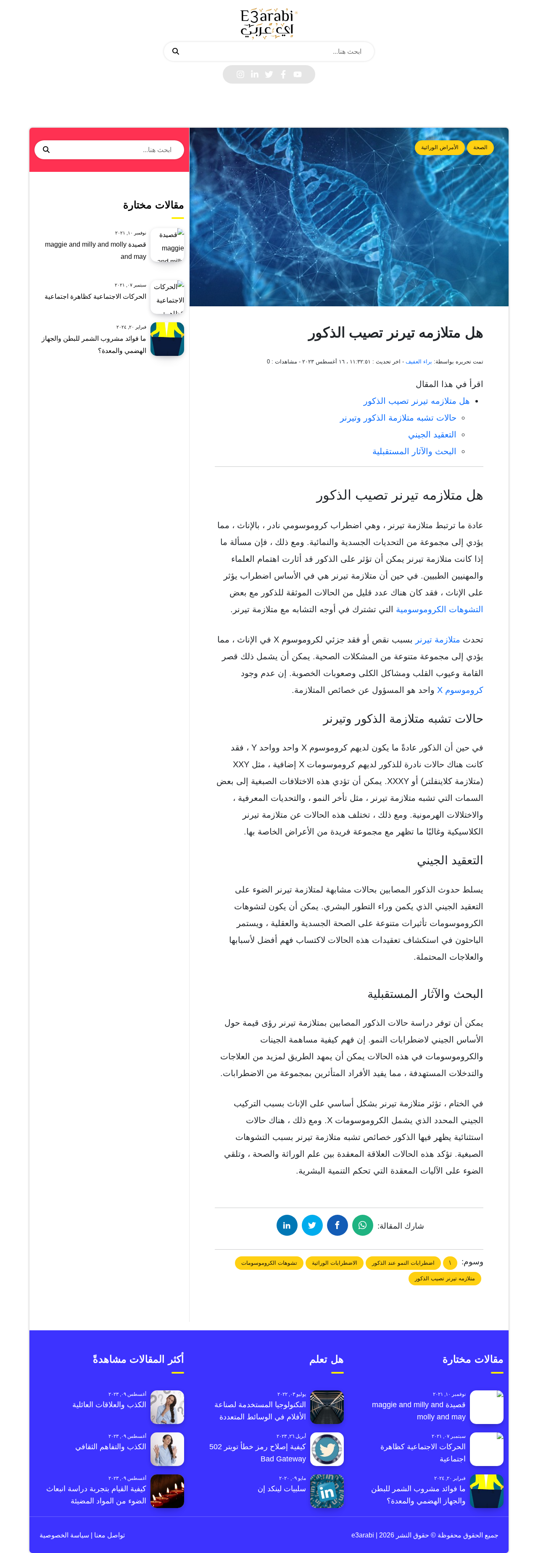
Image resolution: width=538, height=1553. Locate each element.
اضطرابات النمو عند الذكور (403, 1263)
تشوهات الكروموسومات (269, 1263)
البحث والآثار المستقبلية (414, 451)
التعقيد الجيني (432, 434)
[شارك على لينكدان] (287, 1225)
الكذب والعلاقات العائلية (109, 1404)
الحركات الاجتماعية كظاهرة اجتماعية (95, 296)
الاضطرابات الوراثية (334, 1263)
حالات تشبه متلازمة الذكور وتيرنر (398, 417)
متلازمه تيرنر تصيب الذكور (445, 1278)
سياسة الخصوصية (64, 1535)
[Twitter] (269, 74)
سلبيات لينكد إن (282, 1489)
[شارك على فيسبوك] (337, 1225)
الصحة (480, 147)
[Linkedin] (255, 74)
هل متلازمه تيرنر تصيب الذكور (417, 400)
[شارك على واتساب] (362, 1225)
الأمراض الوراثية (440, 147)
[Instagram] (240, 74)
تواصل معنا (108, 1535)
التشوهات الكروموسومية (439, 609)
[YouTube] (297, 74)
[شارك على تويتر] (312, 1225)
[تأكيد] (175, 52)
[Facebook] (283, 74)
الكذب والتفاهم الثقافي (110, 1446)
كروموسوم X (460, 690)
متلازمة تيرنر (437, 639)
